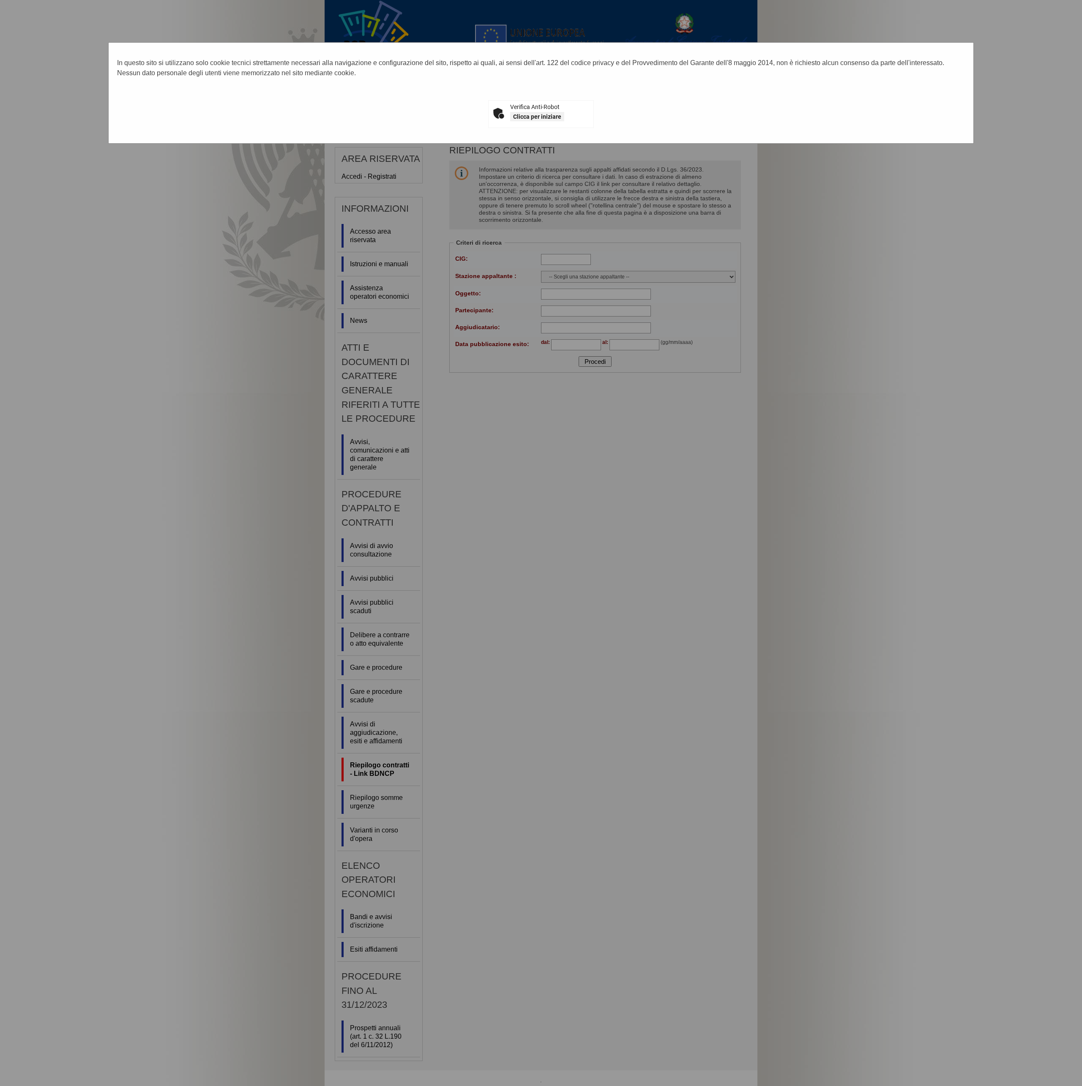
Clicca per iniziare (537, 116)
